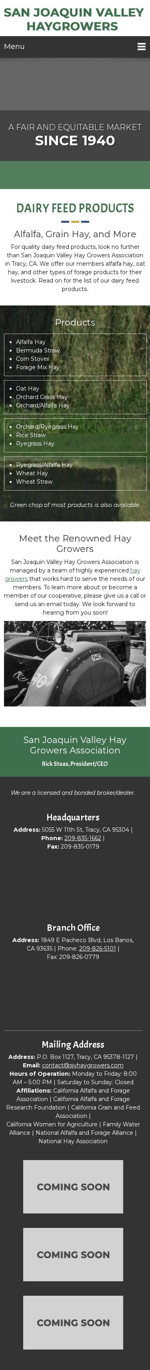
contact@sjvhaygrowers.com (83, 1065)
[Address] (87, 176)
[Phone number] (63, 176)
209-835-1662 (82, 838)
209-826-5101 (97, 948)
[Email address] (75, 176)
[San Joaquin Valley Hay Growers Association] (75, 20)
